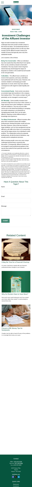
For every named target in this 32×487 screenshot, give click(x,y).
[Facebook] (13, 477)
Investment (16, 486)
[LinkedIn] (19, 477)
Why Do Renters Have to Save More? (15, 294)
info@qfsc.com (16, 474)
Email (3, 196)
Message (4, 206)
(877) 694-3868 (19, 463)
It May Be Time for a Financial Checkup (15, 262)
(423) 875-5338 (18, 461)
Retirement (16, 484)
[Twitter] (16, 477)
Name (3, 186)
